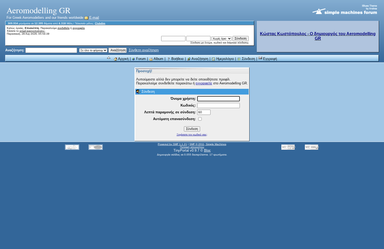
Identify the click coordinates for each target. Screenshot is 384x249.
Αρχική (123, 59)
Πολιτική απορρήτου (192, 147)
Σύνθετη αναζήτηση (144, 50)
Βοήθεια (177, 59)
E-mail (93, 18)
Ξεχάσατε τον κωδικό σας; (192, 134)
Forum (140, 59)
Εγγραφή (269, 59)
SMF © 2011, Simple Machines (207, 144)
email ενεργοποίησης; (32, 30)
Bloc (207, 150)
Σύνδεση (248, 59)
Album (158, 59)
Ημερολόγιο (224, 59)
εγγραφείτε (79, 28)
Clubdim (100, 23)
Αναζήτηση (199, 59)
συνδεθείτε (63, 28)
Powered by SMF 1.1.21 (172, 144)
